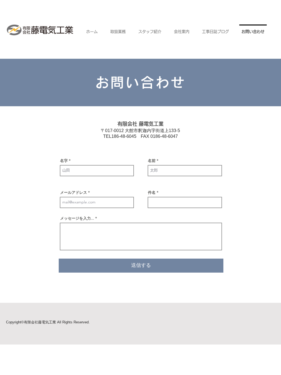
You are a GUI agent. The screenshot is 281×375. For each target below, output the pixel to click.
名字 (64, 161)
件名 (152, 192)
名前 (152, 161)
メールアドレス (73, 192)
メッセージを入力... (77, 218)
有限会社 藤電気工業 (140, 123)
